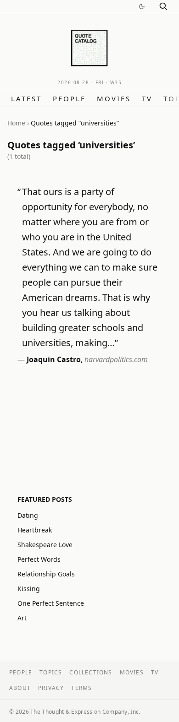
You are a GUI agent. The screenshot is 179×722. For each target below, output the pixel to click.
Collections (90, 672)
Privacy (51, 688)
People (69, 98)
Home (16, 123)
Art (22, 617)
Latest (26, 98)
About (20, 688)
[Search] (163, 6)
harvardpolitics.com (116, 359)
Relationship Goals (46, 574)
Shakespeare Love (45, 544)
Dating (27, 515)
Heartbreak (34, 530)
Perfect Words (39, 559)
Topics (50, 672)
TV (147, 98)
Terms (81, 688)
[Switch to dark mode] (141, 6)
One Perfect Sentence (50, 603)
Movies (114, 98)
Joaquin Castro (54, 359)
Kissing (28, 588)
